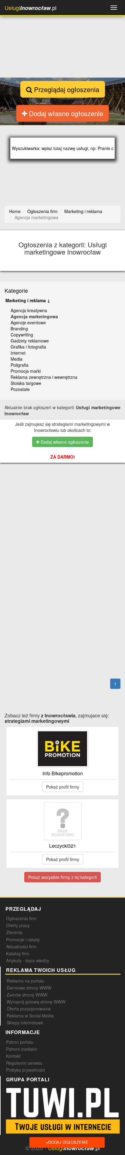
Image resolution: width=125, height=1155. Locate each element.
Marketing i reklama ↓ (27, 300)
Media (16, 359)
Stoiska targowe (26, 383)
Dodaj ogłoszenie (67, 1142)
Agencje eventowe (28, 322)
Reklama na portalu (25, 981)
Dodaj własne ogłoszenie (65, 113)
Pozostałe (20, 389)
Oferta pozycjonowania (29, 1009)
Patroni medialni (21, 1049)
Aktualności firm (21, 946)
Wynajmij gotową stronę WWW (36, 1002)
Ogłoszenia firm (21, 918)
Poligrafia (20, 365)
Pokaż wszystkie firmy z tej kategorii (62, 877)
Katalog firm (17, 953)
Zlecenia (14, 932)
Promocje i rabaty (23, 939)
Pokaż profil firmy (62, 787)
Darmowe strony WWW (29, 988)
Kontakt (13, 1056)
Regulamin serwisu (24, 1063)
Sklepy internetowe (25, 1023)
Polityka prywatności (25, 1070)
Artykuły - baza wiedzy (27, 960)
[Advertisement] (65, 501)
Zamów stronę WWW (27, 995)
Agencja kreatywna (29, 310)
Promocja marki (26, 371)
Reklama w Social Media (30, 1016)
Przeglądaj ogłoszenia (65, 89)
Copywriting (22, 335)
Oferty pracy (18, 925)
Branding (19, 328)
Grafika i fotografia (28, 347)
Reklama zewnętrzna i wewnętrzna (44, 377)
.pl (30, 8)
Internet (18, 353)
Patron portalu (19, 1042)
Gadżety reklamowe (30, 341)
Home (15, 211)
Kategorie (16, 290)
